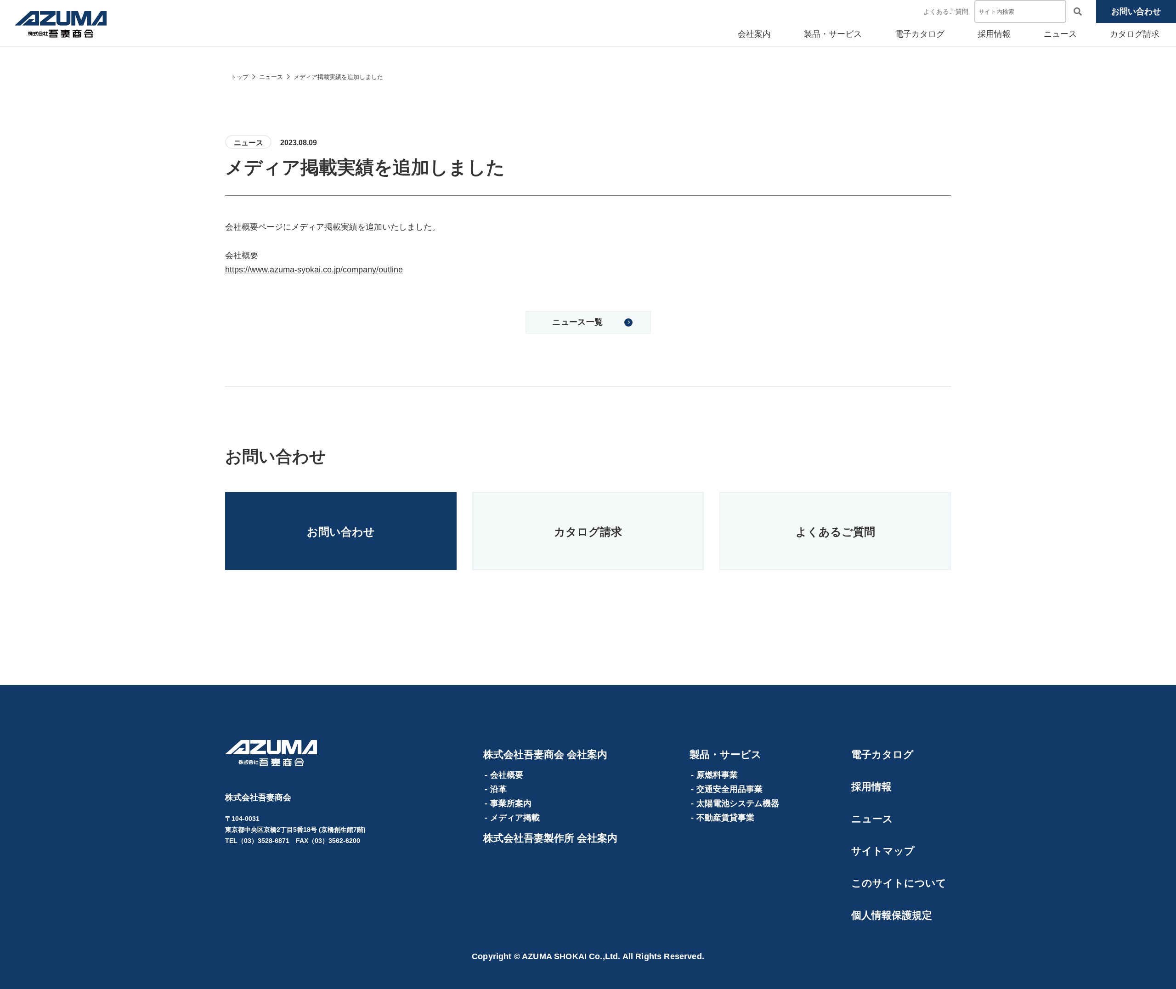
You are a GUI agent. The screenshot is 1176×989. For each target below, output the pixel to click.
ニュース (1060, 34)
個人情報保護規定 (891, 915)
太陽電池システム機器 (737, 803)
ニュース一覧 (577, 322)
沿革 (498, 789)
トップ (240, 77)
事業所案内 (510, 803)
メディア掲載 (515, 817)
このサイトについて (898, 883)
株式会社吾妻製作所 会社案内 (550, 838)
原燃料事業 (717, 775)
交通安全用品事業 (729, 789)
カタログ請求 (1134, 34)
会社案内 (754, 34)
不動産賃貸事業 (725, 817)
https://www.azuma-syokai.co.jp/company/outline (314, 269)
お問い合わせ (1136, 11)
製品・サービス (833, 34)
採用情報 (994, 34)
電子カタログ (919, 34)
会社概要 (506, 775)
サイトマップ (883, 851)
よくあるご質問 (945, 11)
